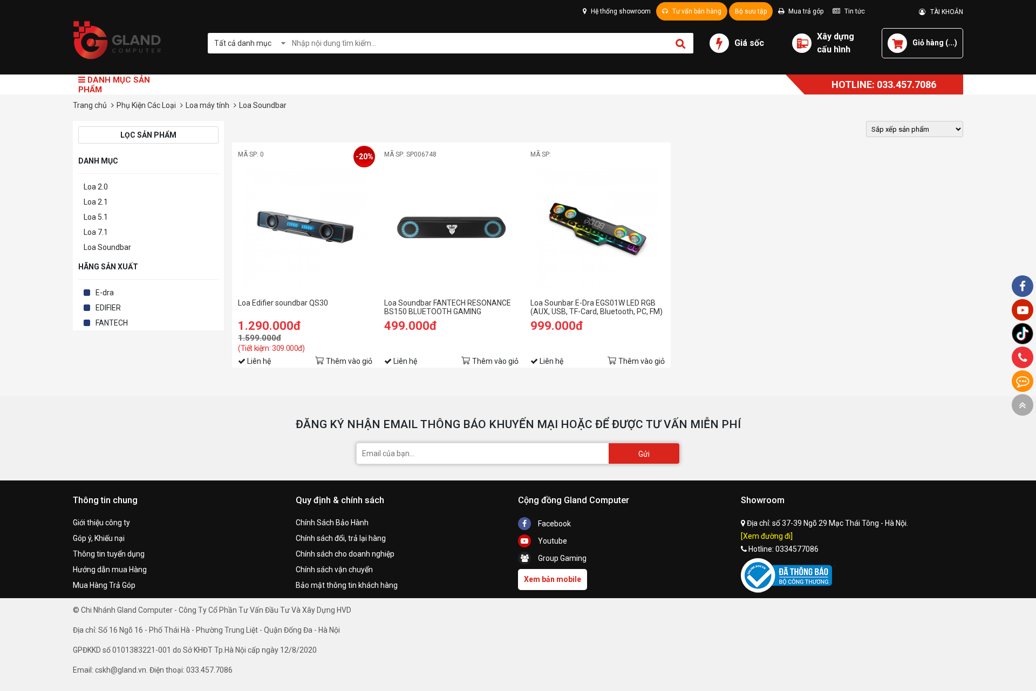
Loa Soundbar (107, 247)
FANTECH (112, 323)
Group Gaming (561, 558)
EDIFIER (108, 307)
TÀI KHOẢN (944, 12)
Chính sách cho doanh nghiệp (345, 554)
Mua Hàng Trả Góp (104, 585)
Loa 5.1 (96, 217)
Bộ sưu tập (751, 11)
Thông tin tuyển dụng (109, 554)
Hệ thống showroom (620, 11)
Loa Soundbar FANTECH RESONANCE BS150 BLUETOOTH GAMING (447, 307)
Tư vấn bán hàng (696, 11)
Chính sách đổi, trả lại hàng (341, 538)
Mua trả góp (805, 11)
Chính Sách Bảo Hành (332, 522)
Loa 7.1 (96, 232)
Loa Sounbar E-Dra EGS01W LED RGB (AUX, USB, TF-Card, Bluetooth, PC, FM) (596, 307)
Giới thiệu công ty (101, 522)
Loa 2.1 (96, 202)
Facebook (553, 523)
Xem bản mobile (552, 579)
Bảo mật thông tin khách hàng (347, 585)
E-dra (105, 292)
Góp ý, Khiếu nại (99, 538)
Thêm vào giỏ (349, 361)
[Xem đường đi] (767, 536)
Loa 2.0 (96, 186)
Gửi (644, 454)
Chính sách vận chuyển (334, 569)
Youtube (551, 541)
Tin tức (854, 11)
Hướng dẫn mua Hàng (110, 569)
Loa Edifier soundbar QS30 (283, 303)
